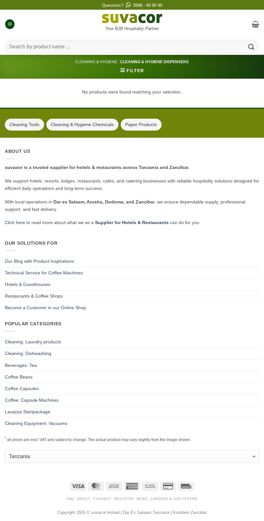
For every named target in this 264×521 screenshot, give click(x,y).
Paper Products (141, 124)
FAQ (70, 499)
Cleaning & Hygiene (96, 62)
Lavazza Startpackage (27, 411)
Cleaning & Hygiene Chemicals (82, 124)
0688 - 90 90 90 (147, 5)
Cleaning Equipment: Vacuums (36, 423)
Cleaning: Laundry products (33, 341)
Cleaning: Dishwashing (28, 353)
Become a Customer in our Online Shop (45, 307)
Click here (15, 222)
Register (124, 499)
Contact (102, 499)
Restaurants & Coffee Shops (34, 296)
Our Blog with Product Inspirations (39, 261)
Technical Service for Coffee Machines (44, 272)
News (142, 499)
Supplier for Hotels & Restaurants (132, 222)
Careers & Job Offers (173, 499)
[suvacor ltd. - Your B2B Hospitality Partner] (132, 18)
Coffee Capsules (22, 388)
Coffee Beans (19, 376)
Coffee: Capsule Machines (32, 400)
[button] (9, 24)
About (83, 499)
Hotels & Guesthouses (27, 284)
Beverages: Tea (21, 365)
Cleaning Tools (24, 124)
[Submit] (251, 46)
